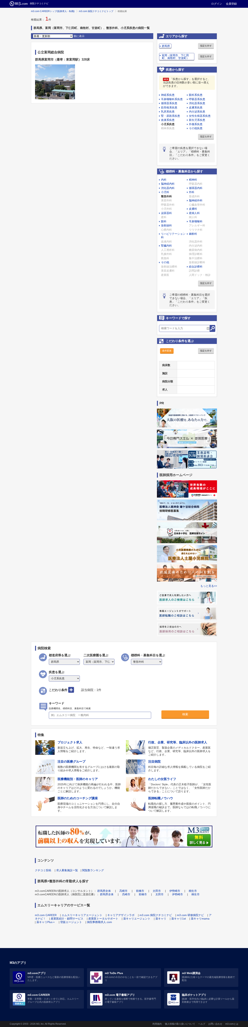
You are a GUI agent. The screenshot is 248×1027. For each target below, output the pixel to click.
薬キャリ (160, 918)
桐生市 (193, 890)
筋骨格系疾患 (169, 107)
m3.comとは (231, 1024)
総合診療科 (195, 266)
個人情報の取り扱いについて (180, 1024)
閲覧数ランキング (93, 870)
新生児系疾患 (197, 119)
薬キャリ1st (178, 918)
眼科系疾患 (195, 94)
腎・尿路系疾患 (170, 115)
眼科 (163, 221)
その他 (165, 262)
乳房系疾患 (168, 111)
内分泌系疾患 (197, 111)
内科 (163, 179)
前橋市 (140, 890)
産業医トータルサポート (103, 918)
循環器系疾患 (169, 103)
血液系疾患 (168, 119)
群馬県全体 (104, 890)
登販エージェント (71, 922)
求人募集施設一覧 (67, 870)
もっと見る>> (208, 585)
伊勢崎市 (174, 890)
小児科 (165, 192)
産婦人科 (194, 213)
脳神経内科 (168, 183)
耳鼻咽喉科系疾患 (172, 99)
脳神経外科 (195, 200)
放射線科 (166, 225)
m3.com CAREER (46, 915)
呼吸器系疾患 (197, 99)
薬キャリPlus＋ (45, 922)
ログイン (216, 3)
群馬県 (166, 46)
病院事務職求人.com (99, 922)
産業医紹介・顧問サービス (67, 918)
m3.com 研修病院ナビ (190, 915)
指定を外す (206, 45)
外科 (191, 192)
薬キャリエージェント (136, 918)
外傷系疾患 (195, 124)
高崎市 (123, 890)
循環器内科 (195, 188)
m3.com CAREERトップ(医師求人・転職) (53, 11)
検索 (185, 714)
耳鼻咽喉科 (195, 221)
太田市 (157, 890)
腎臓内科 (166, 245)
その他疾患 (195, 128)
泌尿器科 (166, 213)
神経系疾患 (168, 94)
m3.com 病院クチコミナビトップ (96, 11)
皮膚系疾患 (195, 107)
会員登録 (231, 3)
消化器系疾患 (197, 103)
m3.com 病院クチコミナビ (156, 915)
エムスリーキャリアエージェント (82, 915)
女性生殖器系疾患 (200, 115)
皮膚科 (193, 208)
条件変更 (166, 350)
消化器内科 (168, 188)
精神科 (193, 179)
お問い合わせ (215, 1024)
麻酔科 (193, 233)
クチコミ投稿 (43, 870)
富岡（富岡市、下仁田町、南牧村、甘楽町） (175, 57)
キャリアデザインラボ (120, 915)
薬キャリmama (200, 918)
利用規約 (157, 1024)
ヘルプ (201, 1024)
